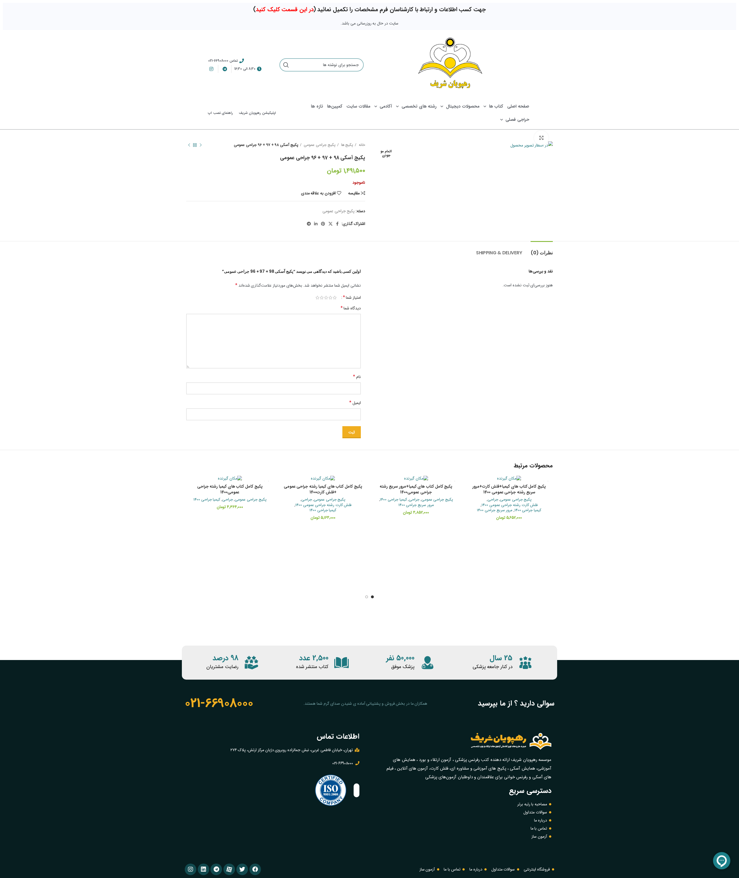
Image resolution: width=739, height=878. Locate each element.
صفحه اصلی (518, 106)
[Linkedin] (203, 869)
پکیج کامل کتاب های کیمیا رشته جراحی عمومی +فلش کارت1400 (323, 489)
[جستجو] (286, 65)
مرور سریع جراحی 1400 (494, 510)
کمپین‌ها (334, 106)
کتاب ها (496, 106)
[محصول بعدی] (189, 145)
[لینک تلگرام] (309, 224)
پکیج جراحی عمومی (319, 145)
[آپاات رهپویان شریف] (229, 869)
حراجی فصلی (517, 119)
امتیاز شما (352, 297)
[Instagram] (190, 869)
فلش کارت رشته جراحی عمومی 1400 (510, 505)
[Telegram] (216, 869)
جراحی (493, 500)
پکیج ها (346, 145)
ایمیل (355, 402)
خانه (361, 145)
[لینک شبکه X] (330, 224)
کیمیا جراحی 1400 (527, 510)
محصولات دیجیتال (462, 106)
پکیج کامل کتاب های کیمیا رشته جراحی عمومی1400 (230, 489)
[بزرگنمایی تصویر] (541, 138)
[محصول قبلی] (201, 145)
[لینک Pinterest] (323, 224)
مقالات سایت (358, 106)
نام (357, 376)
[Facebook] (255, 869)
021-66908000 (219, 703)
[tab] (542, 250)
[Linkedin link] (315, 224)
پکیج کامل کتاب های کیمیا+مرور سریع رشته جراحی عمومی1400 (416, 489)
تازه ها (317, 106)
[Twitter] (242, 869)
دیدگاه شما (351, 308)
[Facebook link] (337, 224)
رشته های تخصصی (419, 106)
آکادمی (386, 106)
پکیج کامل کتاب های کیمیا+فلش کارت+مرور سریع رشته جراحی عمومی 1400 (509, 489)
